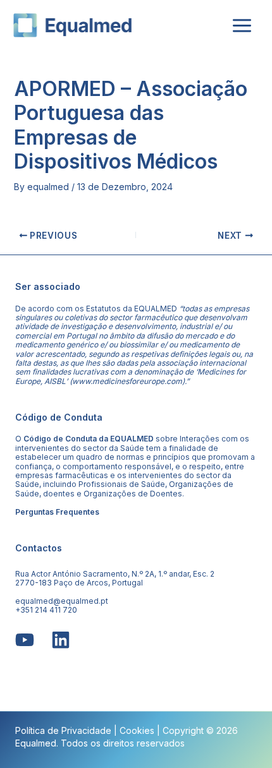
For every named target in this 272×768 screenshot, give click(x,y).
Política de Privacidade (63, 730)
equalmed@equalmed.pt (61, 601)
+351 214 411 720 (46, 610)
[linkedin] (60, 639)
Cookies (137, 730)
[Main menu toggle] (241, 25)
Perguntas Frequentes (57, 512)
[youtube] (24, 639)
